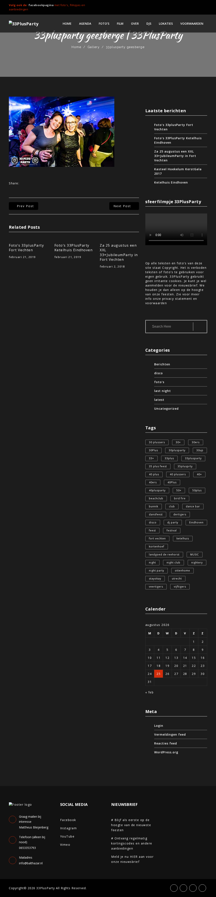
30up (199, 450)
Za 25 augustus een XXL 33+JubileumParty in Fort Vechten (119, 252)
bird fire (180, 498)
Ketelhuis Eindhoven (171, 182)
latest (159, 400)
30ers (196, 442)
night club (173, 562)
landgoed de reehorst (164, 554)
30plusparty (177, 450)
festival (172, 530)
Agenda (85, 24)
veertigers (156, 586)
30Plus (153, 450)
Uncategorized (166, 409)
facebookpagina (41, 5)
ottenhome (182, 570)
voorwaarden (191, 24)
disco (158, 373)
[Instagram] (198, 5)
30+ (178, 442)
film (120, 24)
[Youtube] (205, 5)
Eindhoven (196, 522)
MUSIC (194, 554)
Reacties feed (165, 743)
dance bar (193, 506)
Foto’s (104, 24)
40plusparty (157, 490)
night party (156, 570)
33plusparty (193, 458)
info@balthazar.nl (31, 863)
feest (152, 530)
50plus (197, 490)
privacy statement (177, 299)
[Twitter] (191, 5)
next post (122, 206)
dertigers (179, 514)
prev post (25, 206)
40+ (199, 474)
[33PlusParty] (23, 23)
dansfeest (156, 514)
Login (158, 726)
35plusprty (185, 466)
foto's (159, 382)
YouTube (67, 836)
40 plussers (178, 474)
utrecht (177, 578)
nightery (197, 562)
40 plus (154, 474)
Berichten (162, 364)
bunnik (153, 506)
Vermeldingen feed (170, 734)
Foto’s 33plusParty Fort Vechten (26, 247)
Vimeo (65, 845)
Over (135, 24)
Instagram (68, 828)
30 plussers (157, 442)
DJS (148, 24)
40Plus (172, 482)
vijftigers (180, 586)
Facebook (68, 820)
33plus (169, 458)
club (172, 506)
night (152, 562)
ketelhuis (183, 538)
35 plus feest (158, 466)
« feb (149, 692)
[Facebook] (184, 5)
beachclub (156, 498)
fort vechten (157, 538)
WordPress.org (166, 752)
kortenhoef (156, 546)
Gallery (94, 47)
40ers (153, 482)
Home (67, 24)
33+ (151, 458)
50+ (178, 490)
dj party (172, 522)
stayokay (155, 578)
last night (162, 391)
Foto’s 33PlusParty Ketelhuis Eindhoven (73, 247)
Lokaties (166, 24)
